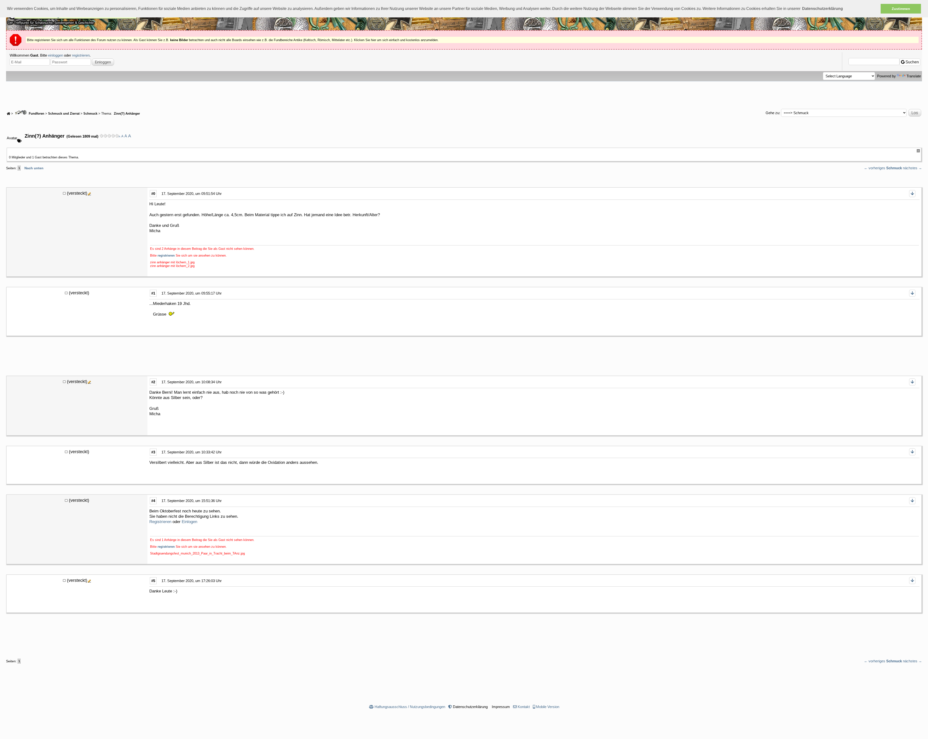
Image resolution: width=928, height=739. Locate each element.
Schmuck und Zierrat (64, 113)
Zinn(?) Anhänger (126, 113)
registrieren (81, 55)
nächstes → (912, 168)
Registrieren (160, 521)
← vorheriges (874, 168)
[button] (822, 8)
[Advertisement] (464, 94)
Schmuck (90, 113)
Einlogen (189, 521)
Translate (913, 76)
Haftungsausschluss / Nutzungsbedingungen (410, 707)
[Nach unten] (912, 193)
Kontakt (524, 707)
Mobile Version (547, 707)
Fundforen (36, 113)
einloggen (55, 55)
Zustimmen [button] (901, 9)
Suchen (912, 62)
